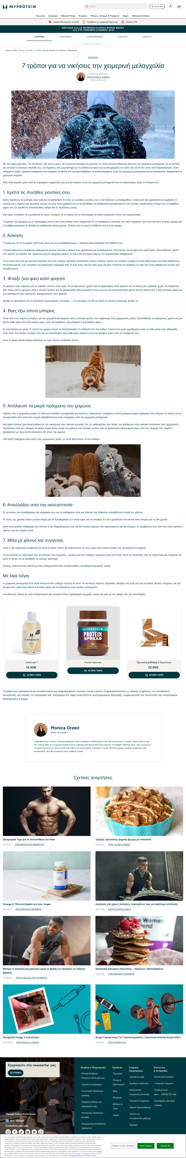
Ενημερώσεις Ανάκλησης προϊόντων (93, 1126)
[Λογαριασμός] (171, 6)
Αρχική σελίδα (11, 50)
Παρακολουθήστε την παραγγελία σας (91, 1104)
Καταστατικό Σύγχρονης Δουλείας (139, 1092)
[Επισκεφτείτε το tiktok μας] (21, 1132)
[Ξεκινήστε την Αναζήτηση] (87, 6)
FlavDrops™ (31, 662)
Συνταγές (123, 37)
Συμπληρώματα (95, 37)
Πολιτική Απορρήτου (139, 1101)
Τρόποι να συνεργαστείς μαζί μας (140, 1116)
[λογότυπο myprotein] (19, 6)
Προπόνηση (66, 37)
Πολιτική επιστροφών (91, 1084)
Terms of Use (90, 1155)
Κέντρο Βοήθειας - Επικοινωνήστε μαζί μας (93, 1075)
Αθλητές (147, 37)
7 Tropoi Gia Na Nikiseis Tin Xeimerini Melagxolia (56, 50)
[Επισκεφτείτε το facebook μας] (14, 1132)
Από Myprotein (117, 1042)
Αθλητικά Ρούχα (68, 16)
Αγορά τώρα (34, 675)
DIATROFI (93, 57)
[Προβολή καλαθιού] (179, 6)
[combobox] (124, 6)
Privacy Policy (75, 1155)
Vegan (126, 16)
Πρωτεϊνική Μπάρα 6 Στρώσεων (154, 662)
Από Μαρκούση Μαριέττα (29, 844)
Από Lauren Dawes (119, 844)
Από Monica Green (98, 77)
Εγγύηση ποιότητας (138, 1083)
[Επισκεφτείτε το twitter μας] (34, 1132)
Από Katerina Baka (119, 909)
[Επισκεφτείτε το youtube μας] (28, 1132)
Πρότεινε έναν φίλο (165, 1092)
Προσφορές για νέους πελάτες (164, 1103)
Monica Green (65, 727)
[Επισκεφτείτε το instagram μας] (8, 1132)
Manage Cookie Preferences (21, 1114)
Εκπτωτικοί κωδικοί (163, 1077)
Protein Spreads (93, 662)
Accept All (165, 1146)
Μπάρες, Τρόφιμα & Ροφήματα (105, 16)
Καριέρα (133, 1125)
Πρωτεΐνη (40, 16)
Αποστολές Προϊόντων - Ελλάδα (93, 1115)
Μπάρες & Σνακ (118, 1106)
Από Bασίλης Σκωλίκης (28, 909)
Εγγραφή (15, 1073)
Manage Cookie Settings (123, 1146)
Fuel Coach (158, 7)
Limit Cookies (146, 1146)
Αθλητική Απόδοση (141, 16)
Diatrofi (29, 50)
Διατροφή (52, 16)
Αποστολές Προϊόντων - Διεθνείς (93, 1093)
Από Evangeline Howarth (31, 978)
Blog (22, 50)
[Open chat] (41, 1132)
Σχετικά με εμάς (136, 1077)
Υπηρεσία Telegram (163, 1083)
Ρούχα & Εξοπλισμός (119, 1082)
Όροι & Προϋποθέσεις (140, 1107)
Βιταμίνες (83, 16)
